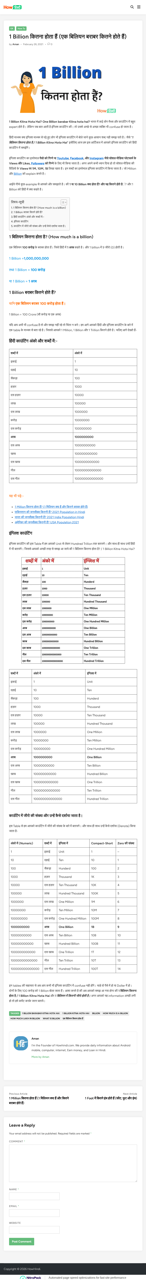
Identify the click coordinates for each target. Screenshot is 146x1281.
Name (14, 1189)
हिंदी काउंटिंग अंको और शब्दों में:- (29, 216)
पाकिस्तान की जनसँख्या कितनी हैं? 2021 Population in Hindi (50, 512)
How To (21, 28)
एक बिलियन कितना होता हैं (73, 1018)
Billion (18, 173)
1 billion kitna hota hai (75, 1013)
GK (11, 28)
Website (15, 1222)
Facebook (77, 158)
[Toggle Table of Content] (62, 202)
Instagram (97, 158)
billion (96, 1013)
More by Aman (40, 1056)
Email (14, 1206)
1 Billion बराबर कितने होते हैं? (28, 212)
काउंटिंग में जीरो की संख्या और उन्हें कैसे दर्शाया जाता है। (40, 226)
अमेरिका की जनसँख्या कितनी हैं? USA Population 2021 (47, 522)
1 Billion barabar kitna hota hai (40, 1013)
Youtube (63, 158)
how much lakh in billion (25, 1018)
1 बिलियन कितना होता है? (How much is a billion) (39, 207)
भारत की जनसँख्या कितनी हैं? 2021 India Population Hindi (49, 517)
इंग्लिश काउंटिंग (21, 221)
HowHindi (33, 1269)
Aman (15, 44)
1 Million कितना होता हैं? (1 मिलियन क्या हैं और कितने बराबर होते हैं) (51, 507)
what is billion (51, 1018)
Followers (37, 163)
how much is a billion (115, 1013)
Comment (17, 1141)
